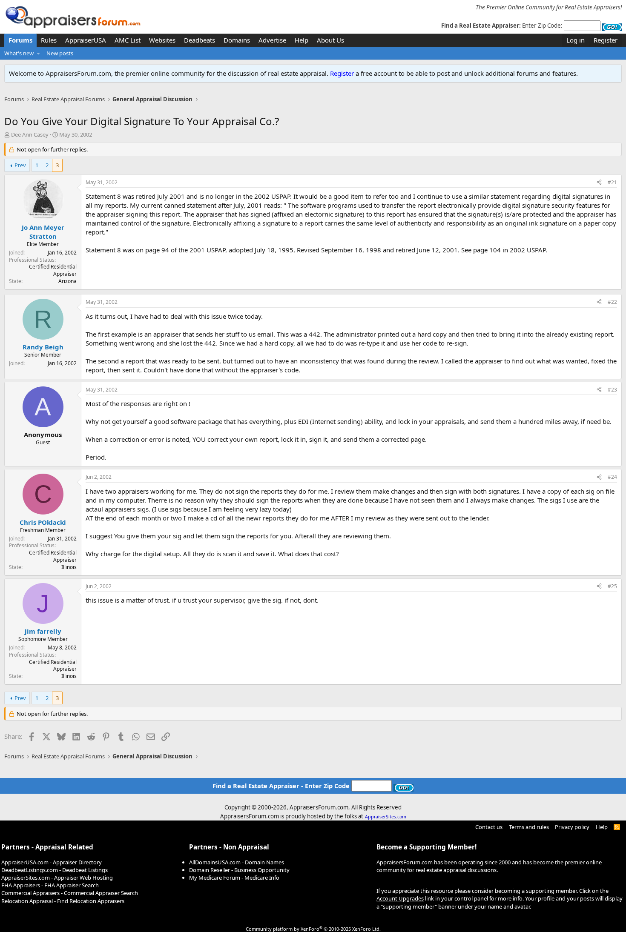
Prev (20, 165)
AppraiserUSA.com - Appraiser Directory (51, 862)
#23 (612, 389)
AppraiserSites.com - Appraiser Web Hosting (57, 877)
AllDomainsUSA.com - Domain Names (236, 862)
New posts (59, 53)
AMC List (128, 40)
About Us (330, 40)
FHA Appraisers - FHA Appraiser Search (50, 885)
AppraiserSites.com (385, 817)
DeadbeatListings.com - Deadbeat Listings (54, 870)
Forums (20, 40)
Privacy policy (572, 827)
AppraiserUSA (85, 40)
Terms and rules (529, 827)
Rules (49, 40)
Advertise (272, 40)
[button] (38, 53)
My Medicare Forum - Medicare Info (234, 877)
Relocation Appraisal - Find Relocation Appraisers (62, 901)
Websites (162, 40)
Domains (237, 40)
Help (301, 40)
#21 (612, 182)
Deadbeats (199, 40)
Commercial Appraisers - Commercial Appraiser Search (69, 893)
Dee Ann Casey (30, 134)
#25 (612, 586)
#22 (612, 302)
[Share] (599, 183)
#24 (612, 476)
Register (342, 73)
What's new (19, 53)
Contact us (489, 827)
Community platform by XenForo (313, 929)
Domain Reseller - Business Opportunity (239, 870)
